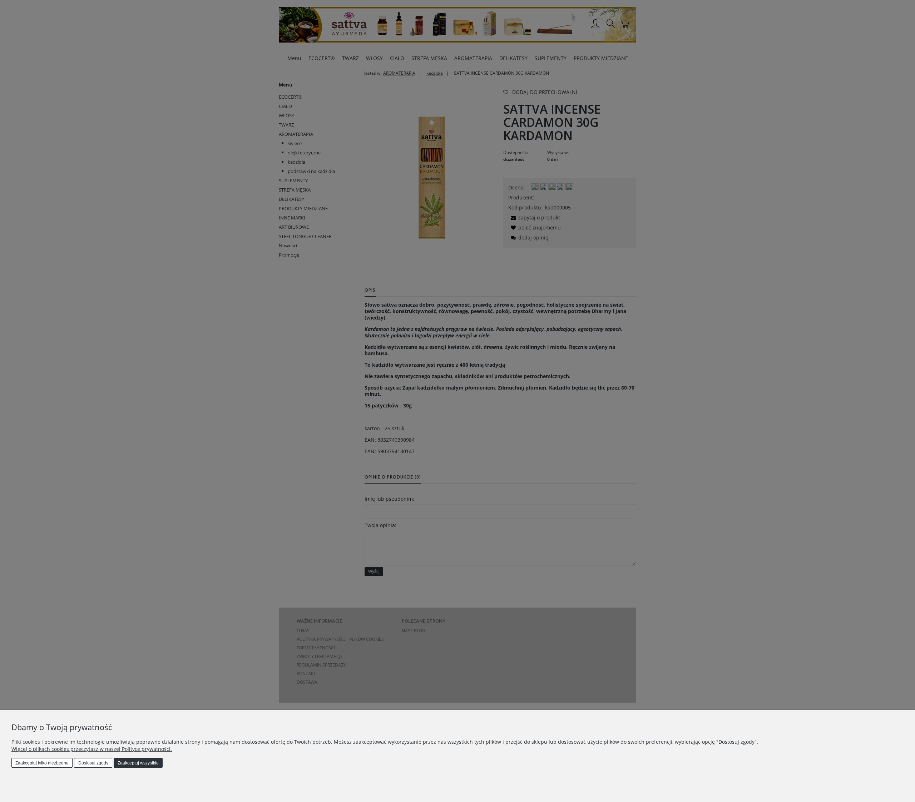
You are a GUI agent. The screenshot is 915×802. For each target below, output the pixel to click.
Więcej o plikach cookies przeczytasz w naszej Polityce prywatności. (91, 749)
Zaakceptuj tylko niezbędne (42, 763)
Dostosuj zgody (93, 763)
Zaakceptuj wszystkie (138, 763)
